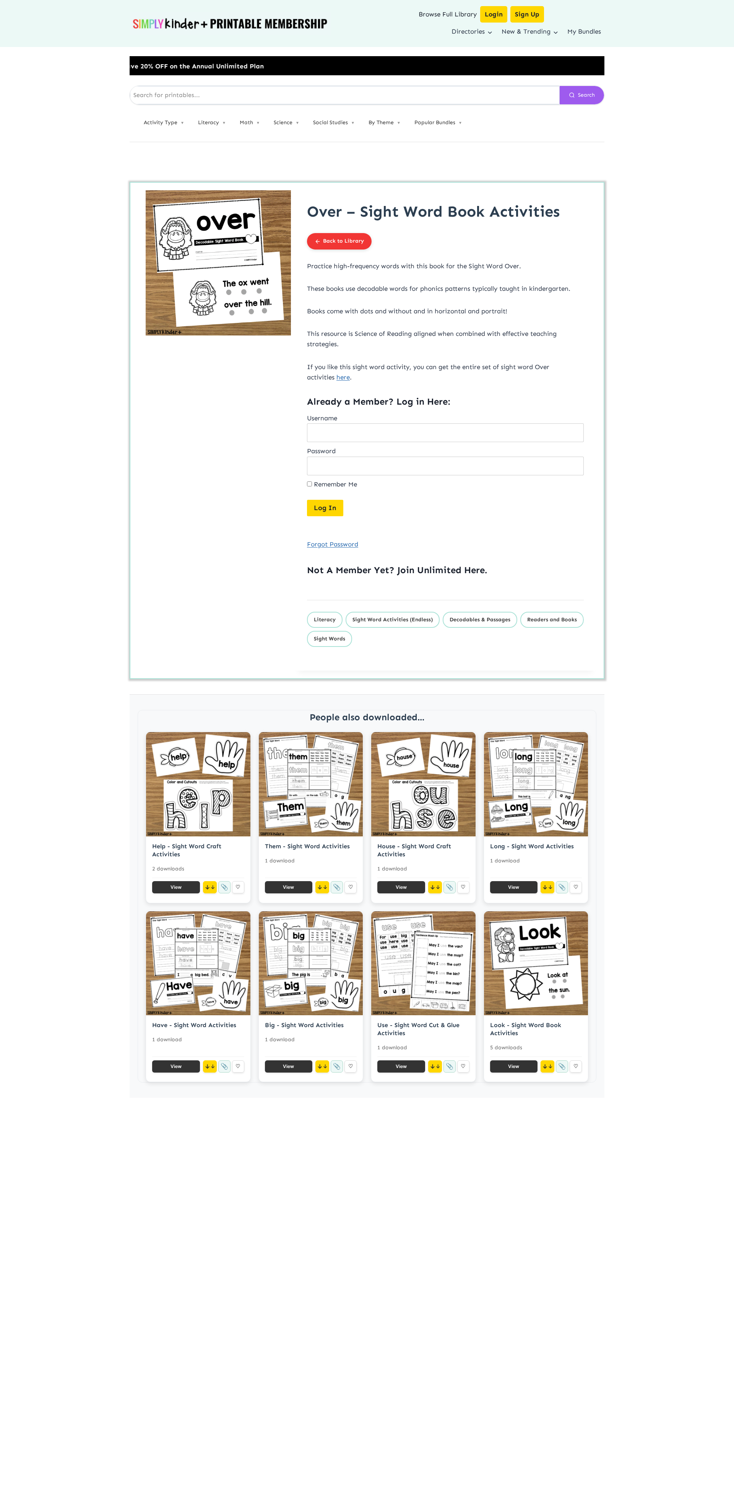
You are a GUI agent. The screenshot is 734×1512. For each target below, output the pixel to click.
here (343, 377)
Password (321, 451)
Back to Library (343, 241)
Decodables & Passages (480, 619)
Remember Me (334, 484)
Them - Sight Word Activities (307, 846)
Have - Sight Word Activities (194, 1025)
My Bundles (584, 31)
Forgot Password (332, 544)
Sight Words (329, 638)
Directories (468, 31)
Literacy (325, 619)
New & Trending (526, 31)
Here (474, 569)
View (176, 887)
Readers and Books (552, 619)
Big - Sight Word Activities (304, 1025)
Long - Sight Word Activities (532, 846)
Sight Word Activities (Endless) (392, 619)
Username (322, 418)
